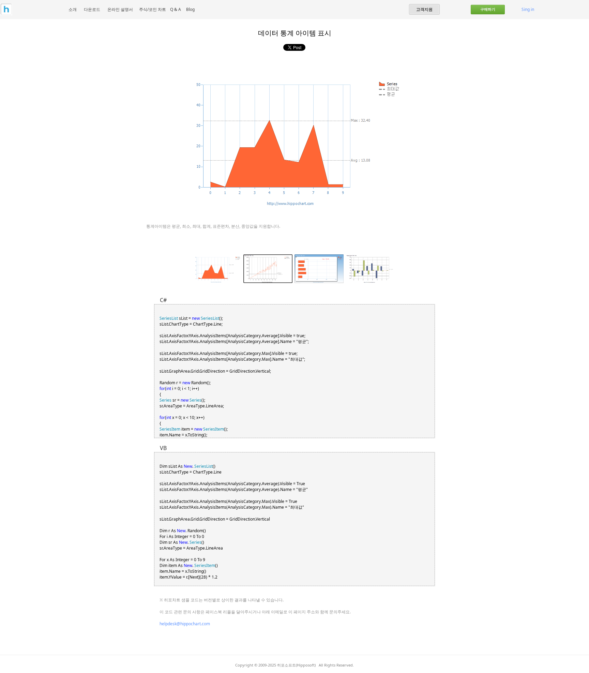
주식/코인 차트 (152, 9)
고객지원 (424, 9)
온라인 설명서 (120, 9)
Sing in (528, 9)
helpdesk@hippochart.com (185, 624)
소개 (73, 9)
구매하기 (487, 9)
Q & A (175, 9)
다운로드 (92, 9)
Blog (190, 9)
